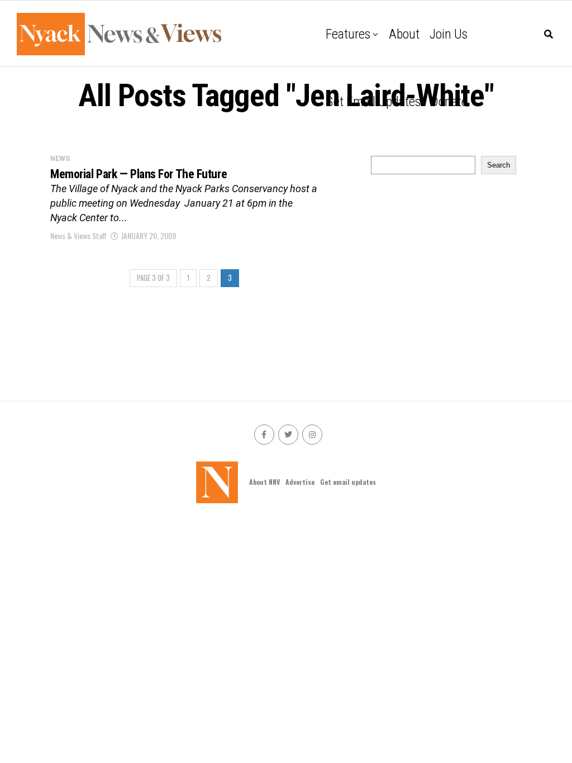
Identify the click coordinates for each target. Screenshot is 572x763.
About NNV (264, 482)
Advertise (299, 482)
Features (348, 34)
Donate (449, 101)
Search (498, 165)
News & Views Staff (78, 235)
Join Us (449, 34)
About (404, 34)
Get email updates (373, 101)
